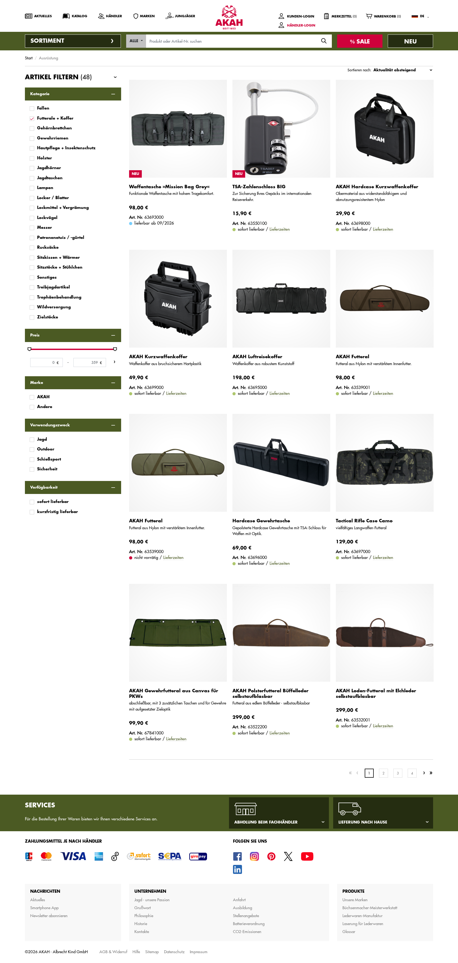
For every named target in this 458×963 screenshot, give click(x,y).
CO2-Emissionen (247, 931)
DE (422, 16)
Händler (114, 16)
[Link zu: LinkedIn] (237, 869)
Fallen (43, 108)
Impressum (199, 951)
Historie (140, 923)
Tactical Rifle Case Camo (364, 521)
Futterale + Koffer (55, 118)
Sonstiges (47, 277)
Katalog (79, 16)
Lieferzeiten (280, 229)
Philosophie (143, 915)
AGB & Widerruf (113, 951)
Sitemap (152, 951)
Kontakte (141, 931)
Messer (44, 228)
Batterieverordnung (249, 923)
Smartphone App (44, 907)
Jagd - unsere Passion (152, 899)
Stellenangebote (246, 915)
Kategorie (40, 94)
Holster (44, 158)
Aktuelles (43, 16)
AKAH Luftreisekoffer (257, 356)
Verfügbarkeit (44, 487)
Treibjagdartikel (53, 287)
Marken (147, 16)
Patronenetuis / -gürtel (60, 238)
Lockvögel (47, 218)
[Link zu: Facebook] (237, 856)
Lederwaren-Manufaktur (362, 915)
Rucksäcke (48, 247)
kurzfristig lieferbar (57, 512)
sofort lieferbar (53, 502)
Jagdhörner (49, 168)
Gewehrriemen (52, 138)
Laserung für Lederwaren (362, 923)
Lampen (45, 188)
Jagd (42, 439)
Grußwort (142, 907)
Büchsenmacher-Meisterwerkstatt (369, 907)
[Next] (424, 773)
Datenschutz (174, 951)
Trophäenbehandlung (59, 297)
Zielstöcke (47, 317)
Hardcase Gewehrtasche (261, 521)
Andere (44, 407)
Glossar (348, 931)
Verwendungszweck (50, 425)
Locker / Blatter (53, 198)
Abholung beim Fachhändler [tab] (266, 822)
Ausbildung (242, 907)
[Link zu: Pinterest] (271, 856)
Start (29, 57)
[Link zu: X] (288, 856)
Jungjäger (185, 16)
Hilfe (136, 951)
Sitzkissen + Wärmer (58, 258)
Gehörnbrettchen (54, 128)
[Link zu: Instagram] (254, 856)
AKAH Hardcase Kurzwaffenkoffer (377, 187)
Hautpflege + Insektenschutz (66, 148)
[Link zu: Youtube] (307, 856)
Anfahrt (239, 899)
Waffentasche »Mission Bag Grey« (169, 187)
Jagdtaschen (50, 178)
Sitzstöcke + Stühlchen (59, 267)
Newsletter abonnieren (49, 915)
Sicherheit (47, 469)
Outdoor (45, 449)
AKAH (43, 397)
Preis (34, 335)
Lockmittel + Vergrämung (63, 208)
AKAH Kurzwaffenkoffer (158, 356)
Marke (36, 382)
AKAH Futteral (352, 356)
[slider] (29, 349)
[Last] (431, 773)
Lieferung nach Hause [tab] (362, 822)
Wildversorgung (54, 307)
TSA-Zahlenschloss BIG (258, 187)
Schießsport (49, 459)
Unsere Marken (355, 899)
